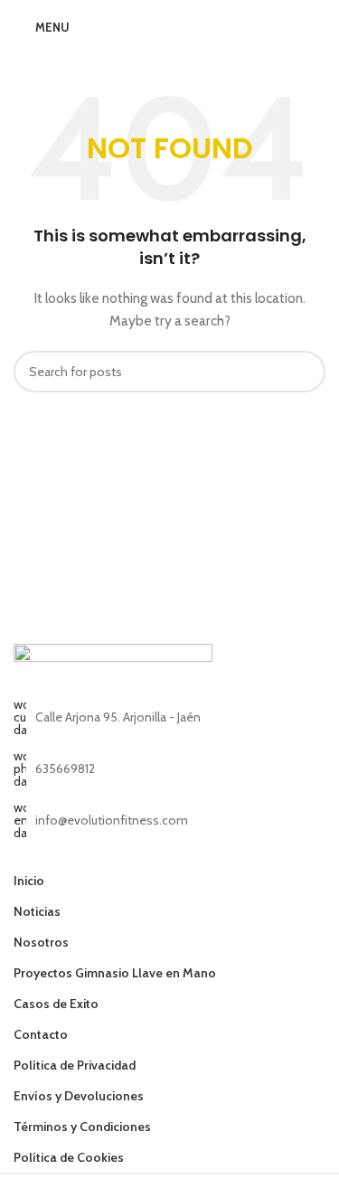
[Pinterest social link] (116, 852)
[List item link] (169, 769)
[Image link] (113, 669)
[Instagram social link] (71, 852)
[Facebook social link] (25, 852)
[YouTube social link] (93, 852)
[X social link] (47, 852)
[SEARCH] (304, 371)
